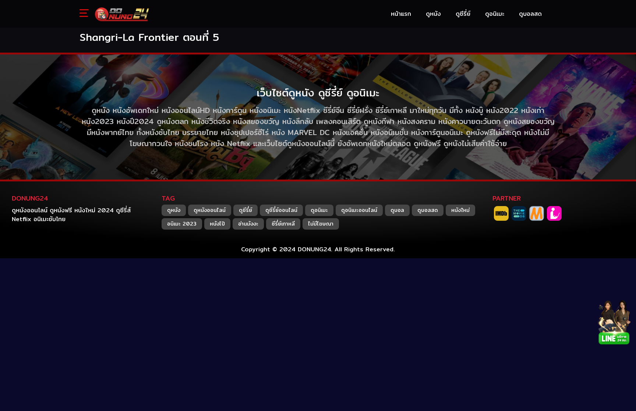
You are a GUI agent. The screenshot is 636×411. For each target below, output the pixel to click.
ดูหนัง (173, 210)
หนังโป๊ (217, 224)
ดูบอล (397, 210)
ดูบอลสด (427, 210)
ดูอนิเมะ (319, 210)
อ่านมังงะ (248, 224)
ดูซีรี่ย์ (245, 210)
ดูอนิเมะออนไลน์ (359, 210)
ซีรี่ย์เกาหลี (283, 224)
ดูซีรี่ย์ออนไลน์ (281, 210)
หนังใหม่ (460, 210)
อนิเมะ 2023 (182, 224)
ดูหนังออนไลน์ (210, 210)
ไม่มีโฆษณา (320, 224)
